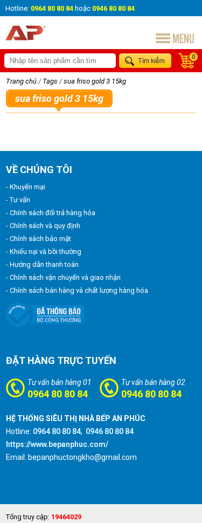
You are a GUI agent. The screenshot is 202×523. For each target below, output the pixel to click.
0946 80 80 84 (151, 394)
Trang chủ (21, 81)
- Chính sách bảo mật (38, 239)
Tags (50, 81)
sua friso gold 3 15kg (95, 81)
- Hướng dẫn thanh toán (42, 264)
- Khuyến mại (25, 187)
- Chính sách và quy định (43, 226)
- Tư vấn (18, 200)
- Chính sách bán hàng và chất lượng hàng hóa (77, 290)
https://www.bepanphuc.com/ (57, 444)
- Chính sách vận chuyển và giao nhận (63, 277)
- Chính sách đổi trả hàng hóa (50, 213)
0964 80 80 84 (57, 394)
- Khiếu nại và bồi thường (43, 251)
